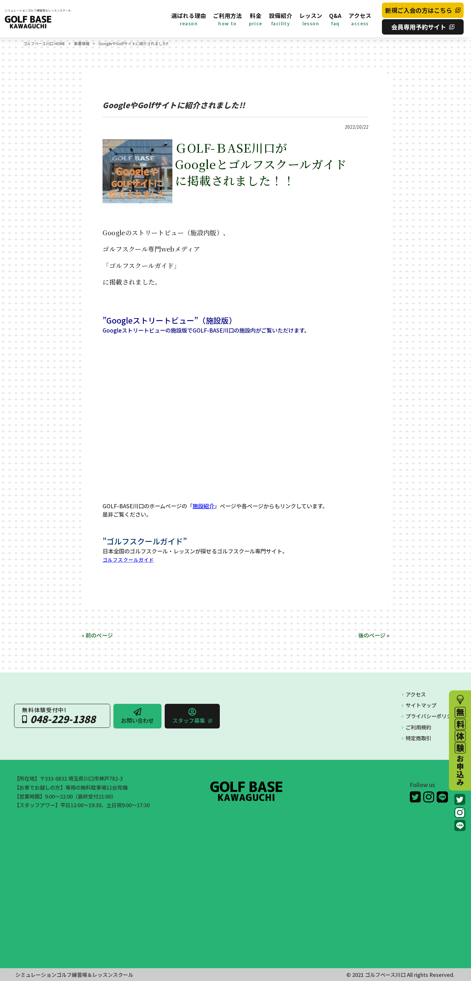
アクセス (416, 694)
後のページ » (373, 635)
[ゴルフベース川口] (38, 22)
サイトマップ (421, 705)
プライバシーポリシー (431, 716)
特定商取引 (418, 738)
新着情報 (81, 43)
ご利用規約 (418, 727)
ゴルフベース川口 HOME (44, 43)
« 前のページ (97, 635)
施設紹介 (203, 506)
